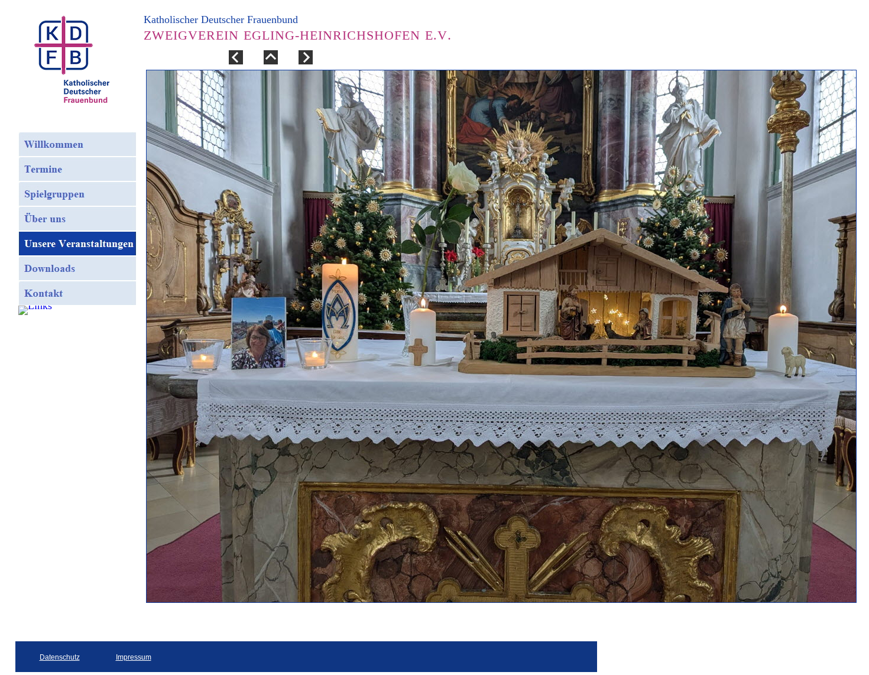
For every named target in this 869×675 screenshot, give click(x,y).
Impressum (133, 657)
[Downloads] (77, 268)
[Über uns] (77, 218)
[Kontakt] (77, 293)
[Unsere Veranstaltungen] (77, 243)
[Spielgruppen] (77, 193)
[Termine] (77, 169)
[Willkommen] (77, 144)
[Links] (35, 310)
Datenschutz (60, 657)
